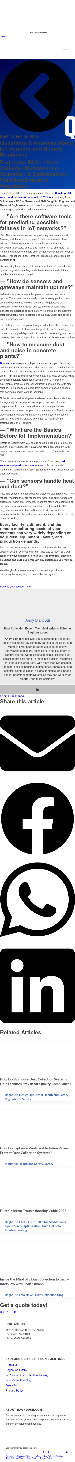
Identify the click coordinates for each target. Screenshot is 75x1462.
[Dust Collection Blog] (37, 132)
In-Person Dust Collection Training (27, 1375)
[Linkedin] (37, 689)
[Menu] (64, 51)
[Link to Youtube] (55, 1452)
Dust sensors (8, 363)
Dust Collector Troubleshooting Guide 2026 (33, 1211)
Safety (26, 1099)
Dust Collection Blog (19, 136)
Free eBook (13, 1385)
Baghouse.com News (19, 1295)
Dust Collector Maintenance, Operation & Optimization (32, 168)
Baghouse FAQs (21, 162)
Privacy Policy (15, 1390)
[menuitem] (64, 51)
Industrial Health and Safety (24, 1163)
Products (11, 1365)
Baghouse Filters (16, 1370)
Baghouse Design (16, 1094)
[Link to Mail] (66, 1452)
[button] (37, 744)
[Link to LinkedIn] (49, 1452)
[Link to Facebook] (43, 1452)
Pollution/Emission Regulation (24, 183)
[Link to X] (61, 1452)
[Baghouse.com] (31, 51)
